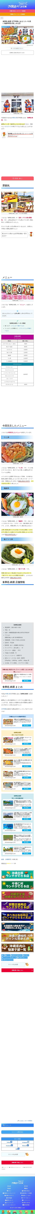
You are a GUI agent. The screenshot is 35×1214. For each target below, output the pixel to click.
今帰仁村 (14, 117)
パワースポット (26, 1198)
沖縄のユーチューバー (9, 1193)
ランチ (8, 955)
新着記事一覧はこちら (17, 970)
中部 (26, 1186)
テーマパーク (26, 1200)
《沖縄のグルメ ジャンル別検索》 (17, 14)
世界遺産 (9, 1198)
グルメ (9, 1190)
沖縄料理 (8, 859)
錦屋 (2, 859)
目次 (16, 178)
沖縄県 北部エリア (23, 957)
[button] (27, 964)
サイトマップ (9, 1202)
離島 (26, 1188)
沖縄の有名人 (26, 1190)
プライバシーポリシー (9, 1205)
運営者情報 (26, 1205)
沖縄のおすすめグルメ (8, 959)
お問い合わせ (26, 1202)
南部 (10, 1188)
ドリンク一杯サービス (17, 326)
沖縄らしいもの (26, 1195)
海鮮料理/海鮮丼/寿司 (17, 955)
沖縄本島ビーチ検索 (26, 1193)
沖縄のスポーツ (10, 1195)
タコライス (8, 126)
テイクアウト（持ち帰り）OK (9, 957)
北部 (10, 1186)
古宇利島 (4, 709)
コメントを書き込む (17, 1132)
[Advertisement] (17, 73)
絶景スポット (9, 1200)
